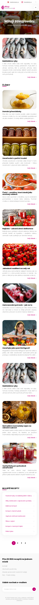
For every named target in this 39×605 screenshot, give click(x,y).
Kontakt (4, 566)
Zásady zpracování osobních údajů (14, 572)
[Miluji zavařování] (8, 7)
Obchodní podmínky (9, 569)
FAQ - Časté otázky (8, 575)
